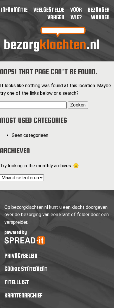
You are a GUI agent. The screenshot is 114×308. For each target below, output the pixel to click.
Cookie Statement (26, 268)
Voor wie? (76, 13)
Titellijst (16, 282)
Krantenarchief (23, 295)
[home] (51, 50)
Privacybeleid (20, 255)
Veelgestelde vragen (48, 13)
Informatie (14, 9)
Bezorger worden (99, 13)
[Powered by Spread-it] (24, 243)
